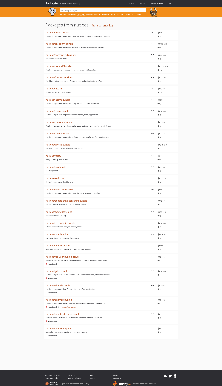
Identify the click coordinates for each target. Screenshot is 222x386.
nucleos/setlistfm (55, 178)
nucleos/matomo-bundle (59, 122)
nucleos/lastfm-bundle (58, 99)
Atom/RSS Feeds (51, 378)
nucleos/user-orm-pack (58, 245)
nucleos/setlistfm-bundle (59, 189)
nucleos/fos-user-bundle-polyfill (63, 256)
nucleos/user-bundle (57, 234)
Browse (131, 3)
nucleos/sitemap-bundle (59, 299)
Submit (142, 3)
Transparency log (102, 25)
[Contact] (165, 376)
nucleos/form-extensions (59, 77)
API (91, 375)
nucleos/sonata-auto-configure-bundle (66, 200)
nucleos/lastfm (54, 88)
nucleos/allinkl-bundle (57, 32)
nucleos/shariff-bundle (58, 285)
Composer (81, 14)
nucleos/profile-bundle (58, 144)
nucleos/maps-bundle (57, 111)
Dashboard (117, 378)
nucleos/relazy (53, 155)
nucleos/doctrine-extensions (61, 55)
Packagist (52, 3)
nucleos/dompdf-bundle (59, 66)
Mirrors (93, 378)
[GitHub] (175, 376)
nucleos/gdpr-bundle (57, 271)
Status (115, 375)
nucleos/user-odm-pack (58, 328)
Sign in (171, 3)
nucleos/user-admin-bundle (60, 223)
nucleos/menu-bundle (57, 133)
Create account (157, 3)
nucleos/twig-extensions (59, 211)
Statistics (71, 375)
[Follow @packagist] (170, 376)
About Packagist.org (52, 375)
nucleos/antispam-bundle (59, 43)
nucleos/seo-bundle (56, 167)
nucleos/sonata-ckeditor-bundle (63, 314)
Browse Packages (74, 378)
